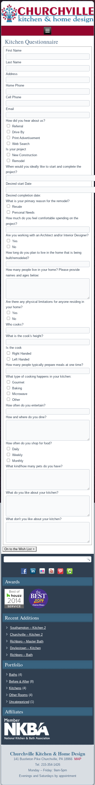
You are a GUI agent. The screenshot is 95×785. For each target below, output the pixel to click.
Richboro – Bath (21, 655)
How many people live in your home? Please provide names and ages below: (43, 272)
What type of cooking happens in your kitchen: (38, 376)
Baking (16, 388)
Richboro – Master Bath (26, 641)
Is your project (16, 149)
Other (15, 400)
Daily (15, 449)
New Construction (24, 155)
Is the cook (14, 347)
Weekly (17, 455)
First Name (13, 50)
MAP (77, 759)
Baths (13, 674)
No (13, 247)
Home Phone (15, 85)
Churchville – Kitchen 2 (26, 634)
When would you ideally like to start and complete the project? (43, 169)
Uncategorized (19, 702)
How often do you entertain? (25, 405)
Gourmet (17, 382)
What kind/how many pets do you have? (34, 466)
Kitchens (15, 688)
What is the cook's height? (24, 336)
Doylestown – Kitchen (25, 648)
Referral (17, 126)
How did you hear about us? (25, 120)
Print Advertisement (25, 138)
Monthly (17, 461)
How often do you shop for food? (29, 443)
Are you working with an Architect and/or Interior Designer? (47, 235)
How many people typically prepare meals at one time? (44, 365)
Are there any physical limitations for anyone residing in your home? (45, 304)
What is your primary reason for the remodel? (37, 201)
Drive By (17, 132)
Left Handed (20, 359)
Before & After (19, 681)
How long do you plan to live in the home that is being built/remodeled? (43, 255)
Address (12, 74)
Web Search (20, 144)
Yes (14, 241)
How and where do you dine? (26, 417)
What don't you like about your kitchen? (33, 519)
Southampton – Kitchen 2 (28, 628)
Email (10, 109)
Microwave (19, 394)
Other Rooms (18, 695)
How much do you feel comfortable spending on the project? (42, 221)
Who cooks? (14, 324)
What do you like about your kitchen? (32, 492)
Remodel (18, 161)
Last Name (13, 62)
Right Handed (21, 353)
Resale (16, 206)
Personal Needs (23, 212)
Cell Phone (13, 97)
